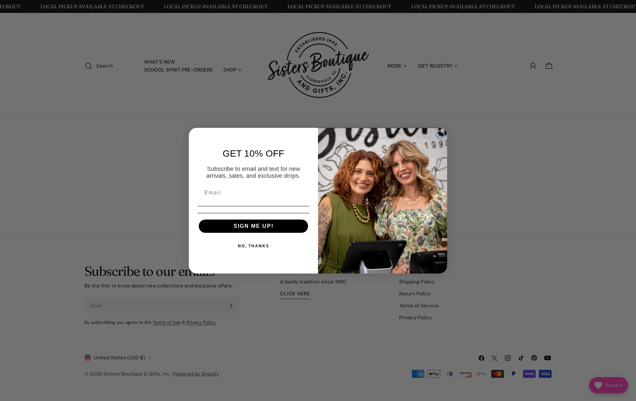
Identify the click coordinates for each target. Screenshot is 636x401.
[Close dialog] (440, 135)
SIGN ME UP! (254, 226)
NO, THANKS (253, 246)
